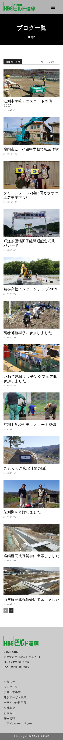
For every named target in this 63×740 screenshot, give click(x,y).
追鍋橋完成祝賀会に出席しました (31, 556)
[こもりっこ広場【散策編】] (31, 450)
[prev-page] (6, 610)
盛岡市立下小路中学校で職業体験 (31, 149)
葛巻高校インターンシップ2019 (30, 289)
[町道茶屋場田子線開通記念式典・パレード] (31, 223)
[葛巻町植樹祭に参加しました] (31, 315)
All (42, 62)
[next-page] (11, 610)
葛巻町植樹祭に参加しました (28, 333)
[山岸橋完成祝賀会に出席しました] (31, 581)
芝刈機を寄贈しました (22, 512)
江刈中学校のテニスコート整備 (30, 425)
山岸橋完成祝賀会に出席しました (31, 600)
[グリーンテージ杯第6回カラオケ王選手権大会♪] (31, 175)
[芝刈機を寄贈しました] (31, 494)
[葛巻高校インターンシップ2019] (31, 271)
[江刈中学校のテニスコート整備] (31, 406)
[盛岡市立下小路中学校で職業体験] (31, 131)
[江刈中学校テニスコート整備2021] (31, 83)
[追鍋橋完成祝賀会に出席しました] (31, 538)
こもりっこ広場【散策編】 (26, 468)
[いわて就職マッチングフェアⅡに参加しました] (31, 358)
